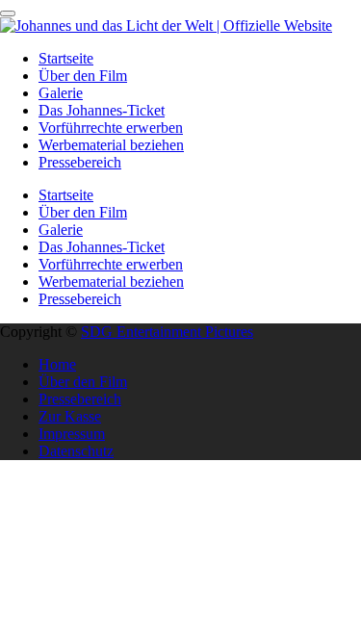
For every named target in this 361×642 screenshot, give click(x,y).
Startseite (66, 58)
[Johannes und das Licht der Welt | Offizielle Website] (166, 25)
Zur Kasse (70, 416)
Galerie (61, 93)
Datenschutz (76, 451)
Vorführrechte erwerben (111, 127)
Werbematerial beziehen (111, 145)
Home (57, 364)
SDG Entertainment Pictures (167, 331)
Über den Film (83, 75)
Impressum (72, 433)
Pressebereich (80, 162)
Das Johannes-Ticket (102, 110)
